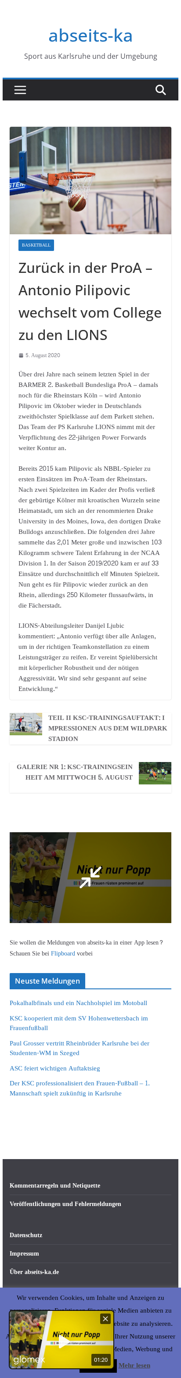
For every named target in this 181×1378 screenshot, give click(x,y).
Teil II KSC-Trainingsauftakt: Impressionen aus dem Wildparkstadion (107, 728)
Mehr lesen (134, 1365)
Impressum (24, 1253)
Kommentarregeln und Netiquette (55, 1185)
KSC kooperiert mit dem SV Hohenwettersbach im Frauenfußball (79, 1023)
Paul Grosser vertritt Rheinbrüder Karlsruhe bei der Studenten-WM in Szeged (79, 1048)
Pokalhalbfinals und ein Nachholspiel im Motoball (78, 1003)
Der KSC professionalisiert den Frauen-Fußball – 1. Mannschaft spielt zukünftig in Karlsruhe (80, 1088)
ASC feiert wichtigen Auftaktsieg (55, 1068)
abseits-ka (90, 35)
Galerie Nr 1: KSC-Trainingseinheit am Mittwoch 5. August (75, 772)
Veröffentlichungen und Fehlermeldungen (65, 1204)
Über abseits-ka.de (34, 1272)
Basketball (36, 245)
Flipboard (64, 953)
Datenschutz (26, 1235)
